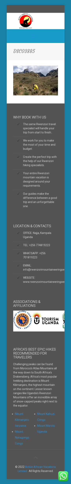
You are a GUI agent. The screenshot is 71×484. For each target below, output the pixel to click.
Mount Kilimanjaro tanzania (22, 419)
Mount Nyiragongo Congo (22, 437)
